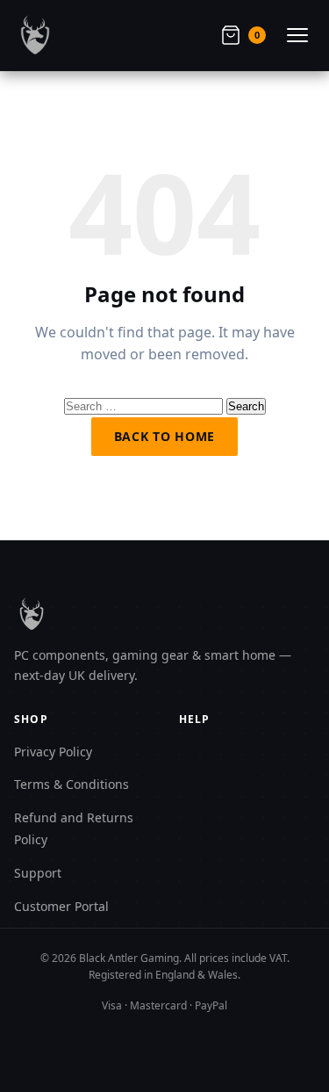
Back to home (164, 436)
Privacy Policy (53, 751)
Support (37, 872)
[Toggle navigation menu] (297, 35)
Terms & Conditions (71, 784)
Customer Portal (61, 906)
